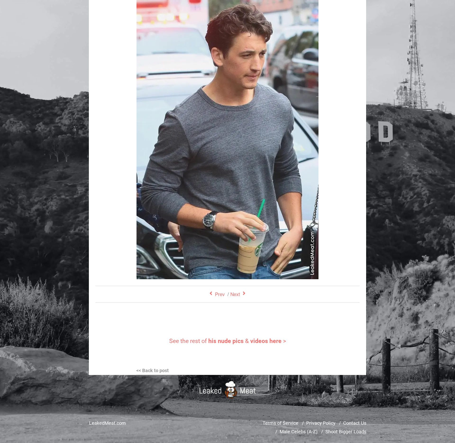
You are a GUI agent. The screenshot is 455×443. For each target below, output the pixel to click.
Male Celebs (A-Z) (299, 431)
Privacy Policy (320, 423)
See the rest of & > (227, 341)
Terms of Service (280, 423)
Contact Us (354, 423)
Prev (220, 294)
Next (235, 294)
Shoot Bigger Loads (345, 431)
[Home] (227, 390)
